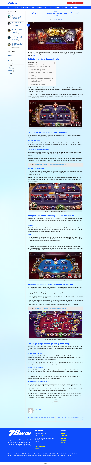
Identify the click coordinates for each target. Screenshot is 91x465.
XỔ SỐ (9, 73)
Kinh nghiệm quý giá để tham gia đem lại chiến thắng (40, 80)
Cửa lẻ (32, 75)
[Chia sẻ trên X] (55, 402)
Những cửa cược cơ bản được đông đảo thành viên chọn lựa (41, 72)
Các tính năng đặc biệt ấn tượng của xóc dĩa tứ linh (39, 66)
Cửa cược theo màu (35, 76)
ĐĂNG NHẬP (79, 2)
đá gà (46, 7)
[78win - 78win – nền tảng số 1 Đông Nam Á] (13, 3)
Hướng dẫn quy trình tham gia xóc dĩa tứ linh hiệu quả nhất (41, 78)
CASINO (9, 58)
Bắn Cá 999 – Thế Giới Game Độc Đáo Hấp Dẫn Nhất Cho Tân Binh (17, 24)
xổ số (58, 7)
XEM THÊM (10, 70)
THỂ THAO (10, 68)
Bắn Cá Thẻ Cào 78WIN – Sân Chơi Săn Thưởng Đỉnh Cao (18, 45)
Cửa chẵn (33, 73)
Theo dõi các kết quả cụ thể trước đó (38, 84)
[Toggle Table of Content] (52, 63)
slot (52, 7)
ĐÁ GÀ (9, 60)
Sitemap (37, 448)
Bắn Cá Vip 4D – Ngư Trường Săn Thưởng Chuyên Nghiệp (17, 17)
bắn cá (40, 7)
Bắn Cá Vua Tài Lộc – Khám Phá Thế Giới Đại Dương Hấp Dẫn (17, 38)
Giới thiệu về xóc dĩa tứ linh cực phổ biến (37, 64)
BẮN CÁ (9, 55)
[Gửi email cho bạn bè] (58, 402)
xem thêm (74, 7)
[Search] (8, 7)
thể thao (25, 7)
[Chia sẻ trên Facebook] (53, 402)
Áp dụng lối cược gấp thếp (36, 83)
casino (33, 7)
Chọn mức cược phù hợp (36, 81)
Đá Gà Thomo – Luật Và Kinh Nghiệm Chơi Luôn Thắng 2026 (17, 31)
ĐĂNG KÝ (71, 2)
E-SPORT (10, 63)
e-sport (65, 7)
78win (17, 7)
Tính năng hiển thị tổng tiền (36, 70)
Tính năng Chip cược (35, 67)
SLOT (9, 65)
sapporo (60, 19)
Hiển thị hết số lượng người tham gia (38, 69)
